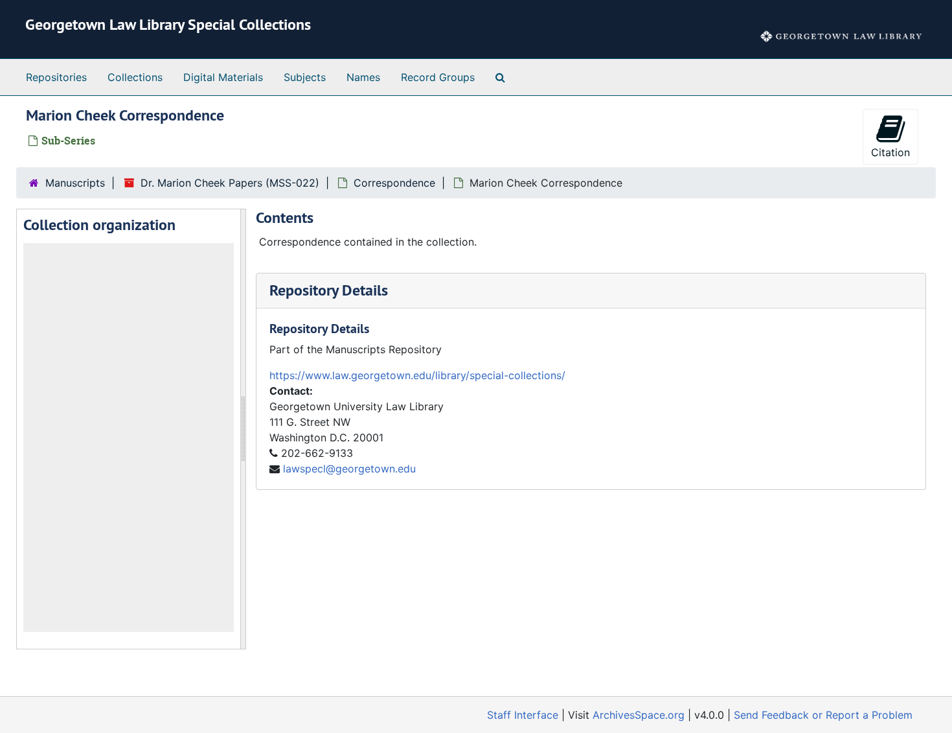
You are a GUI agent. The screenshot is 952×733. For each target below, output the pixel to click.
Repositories (56, 77)
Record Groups (438, 77)
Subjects (305, 77)
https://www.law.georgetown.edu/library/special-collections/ (417, 375)
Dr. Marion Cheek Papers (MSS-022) (230, 182)
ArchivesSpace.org (639, 714)
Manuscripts (75, 182)
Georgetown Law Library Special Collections (168, 24)
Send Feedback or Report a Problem (823, 714)
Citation (890, 152)
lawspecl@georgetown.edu (349, 468)
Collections (135, 77)
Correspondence (394, 182)
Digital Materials (223, 77)
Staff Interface (522, 714)
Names (363, 77)
